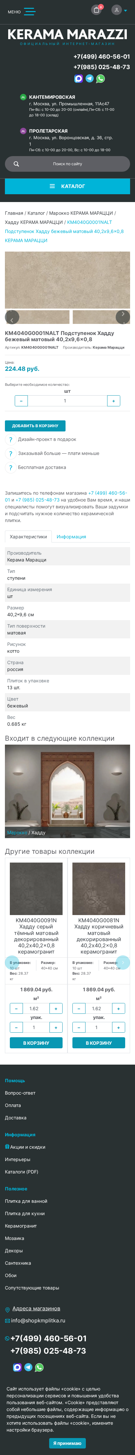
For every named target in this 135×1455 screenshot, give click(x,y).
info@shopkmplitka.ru (38, 1320)
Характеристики (28, 536)
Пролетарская (48, 131)
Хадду (38, 832)
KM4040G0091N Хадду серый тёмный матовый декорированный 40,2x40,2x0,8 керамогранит (36, 936)
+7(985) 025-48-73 (101, 67)
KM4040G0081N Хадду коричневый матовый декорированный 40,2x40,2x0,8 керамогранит (99, 936)
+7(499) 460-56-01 (101, 56)
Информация (71, 536)
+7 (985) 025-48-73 (37, 499)
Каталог (36, 213)
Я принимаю (67, 1443)
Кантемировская (52, 97)
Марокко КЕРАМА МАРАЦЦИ (81, 213)
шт (67, 391)
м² (36, 998)
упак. (36, 1017)
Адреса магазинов (36, 1308)
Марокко (17, 832)
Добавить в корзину (35, 425)
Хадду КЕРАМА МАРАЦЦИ (34, 222)
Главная (14, 213)
